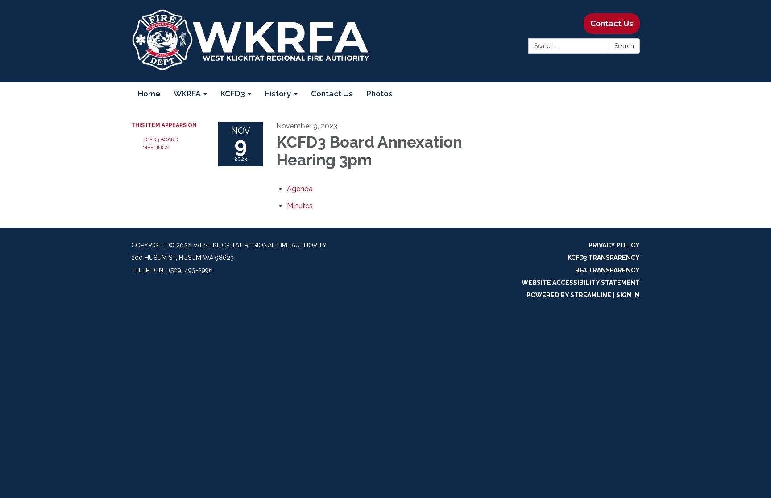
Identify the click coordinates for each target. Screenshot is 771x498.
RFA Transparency (607, 270)
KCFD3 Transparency (604, 257)
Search (624, 45)
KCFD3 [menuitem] (232, 93)
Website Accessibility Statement (581, 282)
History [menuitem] (278, 93)
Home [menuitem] (149, 93)
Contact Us (611, 23)
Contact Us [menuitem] (332, 93)
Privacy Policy (614, 245)
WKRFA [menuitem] (187, 93)
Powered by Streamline (568, 295)
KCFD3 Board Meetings (160, 143)
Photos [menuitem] (379, 93)
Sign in (628, 295)
